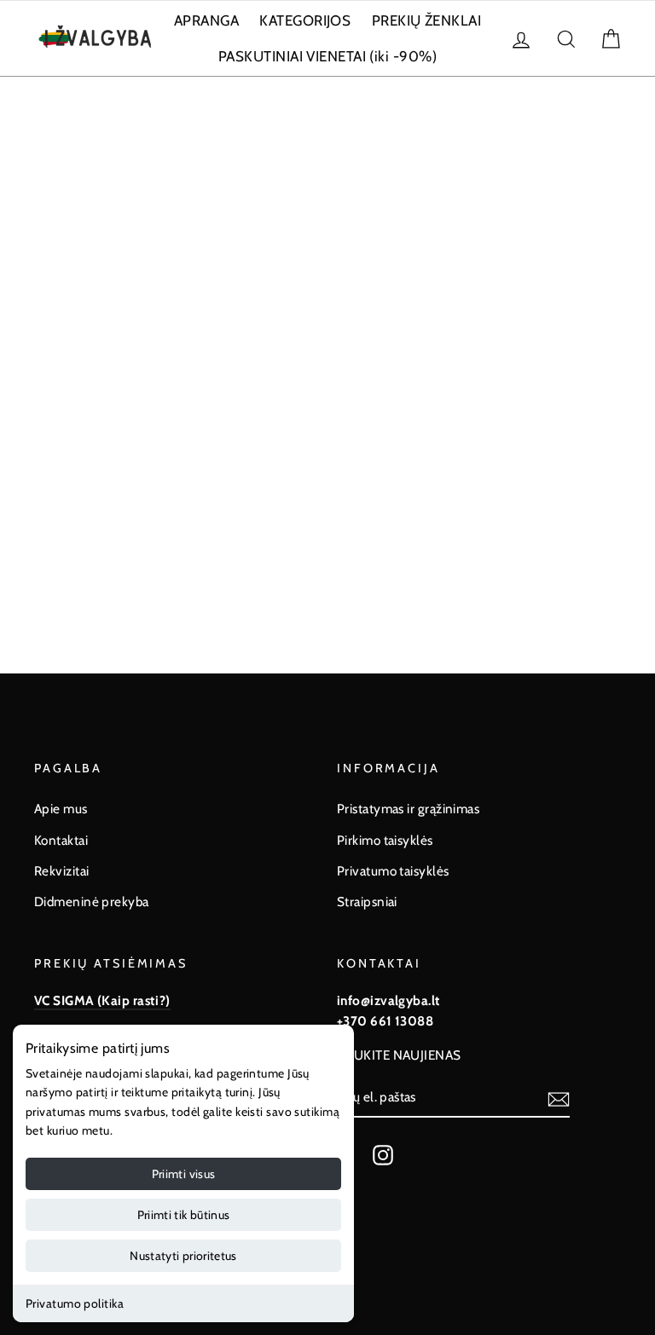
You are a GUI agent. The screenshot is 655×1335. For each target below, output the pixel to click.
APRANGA (206, 20)
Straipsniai (367, 901)
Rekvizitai (62, 871)
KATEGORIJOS (305, 20)
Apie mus (61, 808)
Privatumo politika (75, 1303)
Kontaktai (61, 840)
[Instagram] (383, 1154)
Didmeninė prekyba (91, 901)
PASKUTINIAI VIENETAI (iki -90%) (327, 56)
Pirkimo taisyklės (385, 840)
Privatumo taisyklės (393, 871)
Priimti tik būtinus (183, 1214)
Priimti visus (184, 1174)
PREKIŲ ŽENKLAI (426, 20)
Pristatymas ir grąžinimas (408, 808)
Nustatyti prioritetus (183, 1255)
